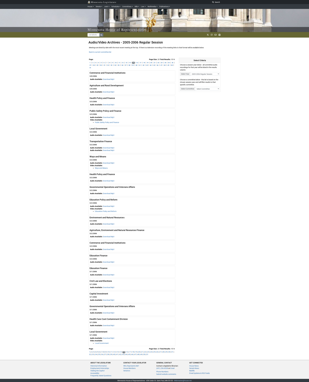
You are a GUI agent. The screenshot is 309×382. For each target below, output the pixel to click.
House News (194, 366)
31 (104, 65)
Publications (164, 6)
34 (115, 65)
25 (169, 62)
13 (126, 62)
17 (140, 62)
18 (144, 62)
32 (108, 65)
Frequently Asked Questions (100, 376)
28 (94, 65)
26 (172, 62)
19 (147, 62)
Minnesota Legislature (103, 2)
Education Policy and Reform (105, 211)
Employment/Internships (99, 368)
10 (115, 62)
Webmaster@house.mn (183, 381)
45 (154, 65)
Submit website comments (166, 374)
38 (129, 65)
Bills (136, 6)
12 (122, 62)
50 (172, 65)
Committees (126, 6)
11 (119, 62)
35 (118, 65)
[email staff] (216, 35)
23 (161, 62)
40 (136, 65)
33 (111, 65)
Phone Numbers (162, 372)
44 (150, 65)
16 (137, 62)
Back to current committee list (100, 52)
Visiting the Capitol (97, 371)
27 (90, 65)
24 (165, 62)
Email (172, 368)
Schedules (115, 6)
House (90, 6)
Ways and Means (101, 168)
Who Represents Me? (131, 366)
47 (161, 65)
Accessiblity (94, 373)
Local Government (102, 343)
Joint (106, 6)
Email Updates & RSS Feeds (199, 373)
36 (122, 65)
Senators (126, 371)
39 (133, 65)
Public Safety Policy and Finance (107, 122)
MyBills (192, 371)
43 (147, 65)
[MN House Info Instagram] (212, 35)
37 (125, 65)
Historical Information (98, 366)
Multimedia (152, 6)
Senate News (194, 368)
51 (90, 68)
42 (143, 65)
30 (101, 65)
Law (142, 6)
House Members (129, 368)
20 (151, 62)
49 (168, 65)
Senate (98, 6)
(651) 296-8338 (162, 368)
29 (97, 65)
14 (130, 62)
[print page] (219, 35)
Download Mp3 (108, 79)
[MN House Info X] (208, 35)
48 (164, 65)
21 (154, 62)
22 (158, 62)
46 (157, 65)
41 (140, 65)
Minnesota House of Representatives (117, 29)
